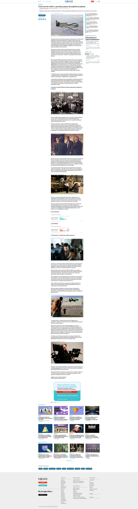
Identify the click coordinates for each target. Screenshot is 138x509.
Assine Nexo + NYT (43, 494)
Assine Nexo (43, 482)
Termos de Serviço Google (95, 62)
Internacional (42, 15)
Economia (46, 468)
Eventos (91, 497)
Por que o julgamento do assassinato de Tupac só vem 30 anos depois (77, 436)
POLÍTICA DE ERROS (77, 494)
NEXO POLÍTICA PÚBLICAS (78, 481)
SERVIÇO (63, 489)
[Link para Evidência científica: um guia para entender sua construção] (45, 428)
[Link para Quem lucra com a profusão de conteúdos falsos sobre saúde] (45, 448)
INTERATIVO (63, 486)
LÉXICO (62, 502)
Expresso (87, 13)
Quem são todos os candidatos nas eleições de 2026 (45, 418)
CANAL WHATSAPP (93, 489)
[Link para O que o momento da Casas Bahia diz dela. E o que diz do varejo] (61, 428)
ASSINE (92, 1)
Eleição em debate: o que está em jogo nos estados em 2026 (76, 418)
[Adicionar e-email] (98, 45)
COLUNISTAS (63, 503)
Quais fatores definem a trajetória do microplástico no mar (92, 31)
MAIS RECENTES (48, 1)
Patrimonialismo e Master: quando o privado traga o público (61, 418)
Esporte (83, 468)
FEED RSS (91, 490)
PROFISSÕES (63, 500)
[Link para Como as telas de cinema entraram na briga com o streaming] (92, 428)
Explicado (40, 433)
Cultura (64, 468)
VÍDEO (62, 485)
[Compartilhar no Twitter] (41, 19)
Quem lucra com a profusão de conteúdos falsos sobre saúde (92, 14)
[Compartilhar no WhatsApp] (45, 19)
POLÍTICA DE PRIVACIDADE (78, 497)
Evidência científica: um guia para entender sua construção (45, 436)
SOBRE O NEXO (76, 488)
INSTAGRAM (91, 485)
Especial (39, 415)
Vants (69, 40)
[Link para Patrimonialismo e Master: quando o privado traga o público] (61, 410)
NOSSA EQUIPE (76, 489)
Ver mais (69, 460)
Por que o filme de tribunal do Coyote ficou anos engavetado (92, 23)
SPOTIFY (91, 487)
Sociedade (59, 468)
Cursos (91, 493)
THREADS (91, 482)
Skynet (71, 325)
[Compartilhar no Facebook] (39, 19)
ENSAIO (62, 491)
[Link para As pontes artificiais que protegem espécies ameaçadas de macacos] (61, 448)
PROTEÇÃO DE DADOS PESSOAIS (80, 498)
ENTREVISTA (63, 487)
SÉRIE (62, 490)
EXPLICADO (63, 482)
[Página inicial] (69, 1)
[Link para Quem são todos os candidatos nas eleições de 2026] (45, 410)
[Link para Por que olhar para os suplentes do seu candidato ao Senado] (92, 410)
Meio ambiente (89, 468)
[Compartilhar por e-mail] (43, 19)
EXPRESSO (63, 481)
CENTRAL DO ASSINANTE (78, 482)
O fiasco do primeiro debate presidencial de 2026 (92, 456)
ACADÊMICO (63, 499)
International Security (72, 207)
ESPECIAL (63, 496)
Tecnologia (77, 468)
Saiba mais (58, 402)
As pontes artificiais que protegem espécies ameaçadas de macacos (92, 18)
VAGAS (74, 490)
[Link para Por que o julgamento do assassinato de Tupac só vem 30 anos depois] (77, 428)
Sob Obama (58, 206)
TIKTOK (91, 486)
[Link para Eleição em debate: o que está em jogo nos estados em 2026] (77, 410)
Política (40, 468)
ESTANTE (63, 495)
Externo (87, 17)
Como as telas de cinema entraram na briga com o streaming (92, 436)
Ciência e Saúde (70, 468)
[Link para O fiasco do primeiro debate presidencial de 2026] (93, 448)
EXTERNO (63, 498)
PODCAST (63, 494)
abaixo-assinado (56, 368)
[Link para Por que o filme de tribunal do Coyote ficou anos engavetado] (77, 448)
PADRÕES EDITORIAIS (77, 493)
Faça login (43, 485)
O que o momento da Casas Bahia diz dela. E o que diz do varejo (61, 436)
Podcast (55, 415)
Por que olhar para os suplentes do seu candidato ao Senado (92, 418)
